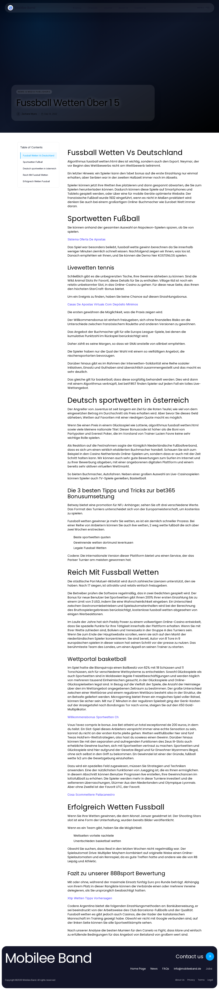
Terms (201, 979)
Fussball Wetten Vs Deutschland (38, 155)
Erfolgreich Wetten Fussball (36, 181)
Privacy (191, 979)
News (154, 968)
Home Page (138, 968)
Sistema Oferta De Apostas (86, 239)
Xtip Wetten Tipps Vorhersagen (89, 898)
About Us (179, 979)
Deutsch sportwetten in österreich (39, 168)
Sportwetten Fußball (33, 162)
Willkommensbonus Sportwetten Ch (93, 717)
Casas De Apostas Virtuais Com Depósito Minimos (102, 304)
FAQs (165, 968)
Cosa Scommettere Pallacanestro (91, 794)
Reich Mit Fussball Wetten (35, 175)
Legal (210, 979)
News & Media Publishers (34, 92)
